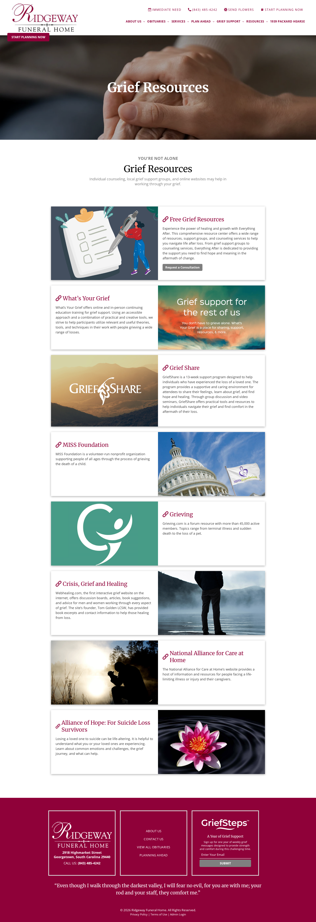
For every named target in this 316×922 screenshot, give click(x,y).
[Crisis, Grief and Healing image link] (211, 603)
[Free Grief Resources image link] (104, 243)
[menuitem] (135, 21)
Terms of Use (159, 914)
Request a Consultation (182, 267)
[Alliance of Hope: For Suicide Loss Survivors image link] (211, 742)
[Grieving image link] (104, 534)
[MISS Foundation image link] (211, 464)
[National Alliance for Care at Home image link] (104, 673)
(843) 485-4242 (89, 863)
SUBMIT (225, 863)
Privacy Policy (139, 914)
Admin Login (178, 914)
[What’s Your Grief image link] (211, 318)
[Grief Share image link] (104, 391)
